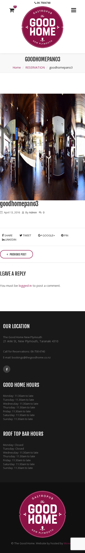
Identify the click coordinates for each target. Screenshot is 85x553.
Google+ (48, 235)
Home (17, 67)
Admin (33, 212)
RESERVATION (35, 67)
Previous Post (17, 254)
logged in (25, 285)
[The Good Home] (42, 27)
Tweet (26, 235)
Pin (66, 235)
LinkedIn (10, 239)
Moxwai (68, 543)
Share (8, 235)
